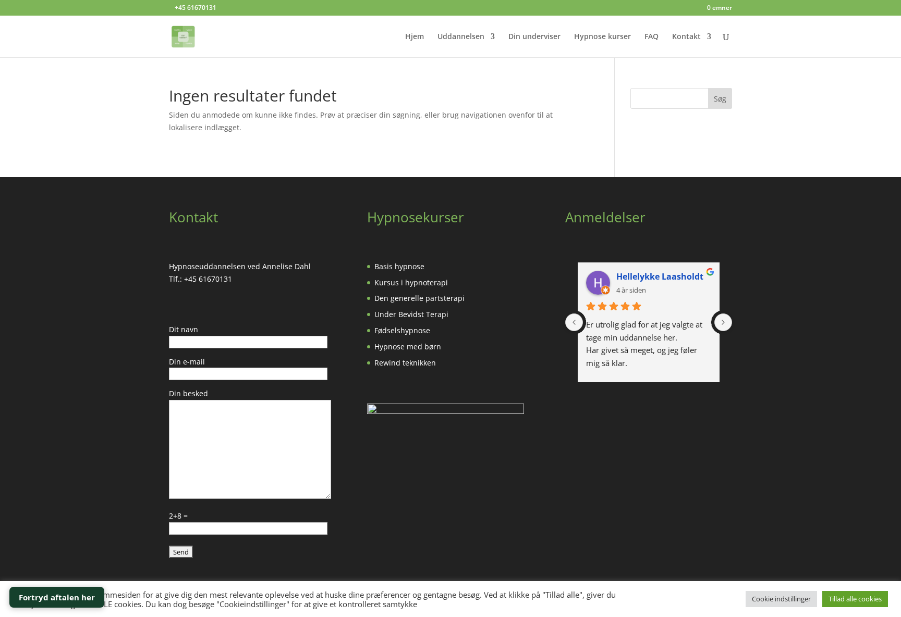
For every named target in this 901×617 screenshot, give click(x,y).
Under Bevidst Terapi (411, 314)
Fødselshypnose (402, 330)
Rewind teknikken (405, 363)
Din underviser (534, 37)
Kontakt (686, 37)
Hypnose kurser (602, 37)
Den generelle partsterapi (419, 298)
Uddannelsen (460, 37)
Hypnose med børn (407, 346)
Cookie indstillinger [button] (781, 598)
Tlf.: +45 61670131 (200, 279)
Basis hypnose (399, 266)
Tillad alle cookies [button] (855, 598)
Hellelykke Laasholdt (659, 276)
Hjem (414, 37)
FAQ (651, 37)
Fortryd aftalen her (57, 597)
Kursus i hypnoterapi (411, 282)
